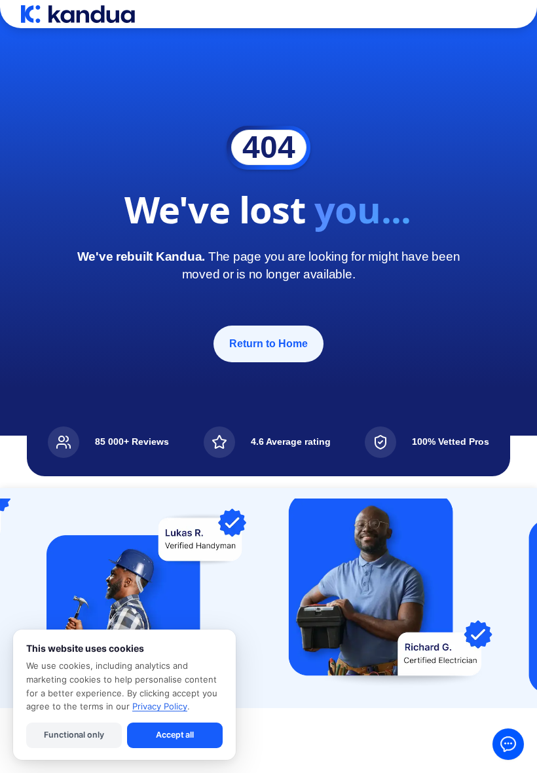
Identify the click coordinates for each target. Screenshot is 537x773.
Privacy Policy (159, 706)
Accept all (175, 735)
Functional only (73, 735)
